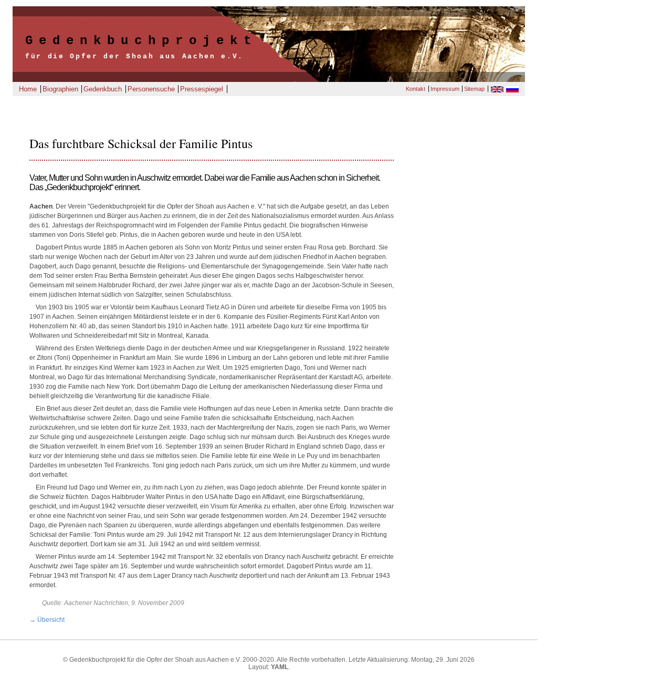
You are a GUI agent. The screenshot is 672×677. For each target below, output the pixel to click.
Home (28, 89)
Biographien (60, 89)
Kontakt (415, 89)
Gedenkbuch (102, 89)
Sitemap (474, 89)
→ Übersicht (47, 619)
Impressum (444, 89)
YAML (279, 667)
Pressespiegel (201, 89)
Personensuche (151, 89)
